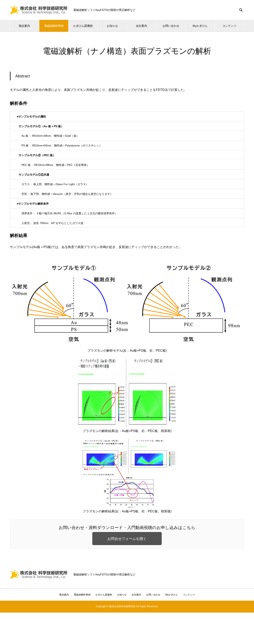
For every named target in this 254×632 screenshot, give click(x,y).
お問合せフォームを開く (127, 539)
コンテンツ (229, 25)
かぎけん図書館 (83, 25)
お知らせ (112, 25)
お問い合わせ (171, 25)
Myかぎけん (200, 25)
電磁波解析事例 (54, 25)
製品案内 (24, 25)
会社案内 (141, 25)
